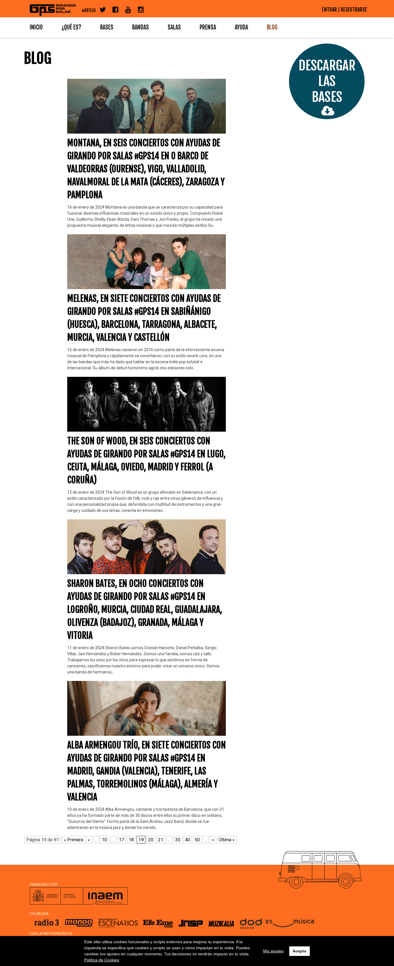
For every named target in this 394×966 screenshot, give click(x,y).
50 (197, 840)
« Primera (73, 840)
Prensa (208, 27)
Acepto (299, 951)
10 (104, 840)
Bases (106, 27)
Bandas (140, 27)
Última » (227, 840)
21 (160, 840)
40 (187, 840)
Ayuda (241, 27)
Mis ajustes (273, 951)
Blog (272, 27)
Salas (174, 27)
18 (131, 840)
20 (150, 840)
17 (121, 840)
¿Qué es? (71, 27)
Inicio (36, 27)
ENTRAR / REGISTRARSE (344, 9)
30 (177, 840)
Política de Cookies (101, 960)
